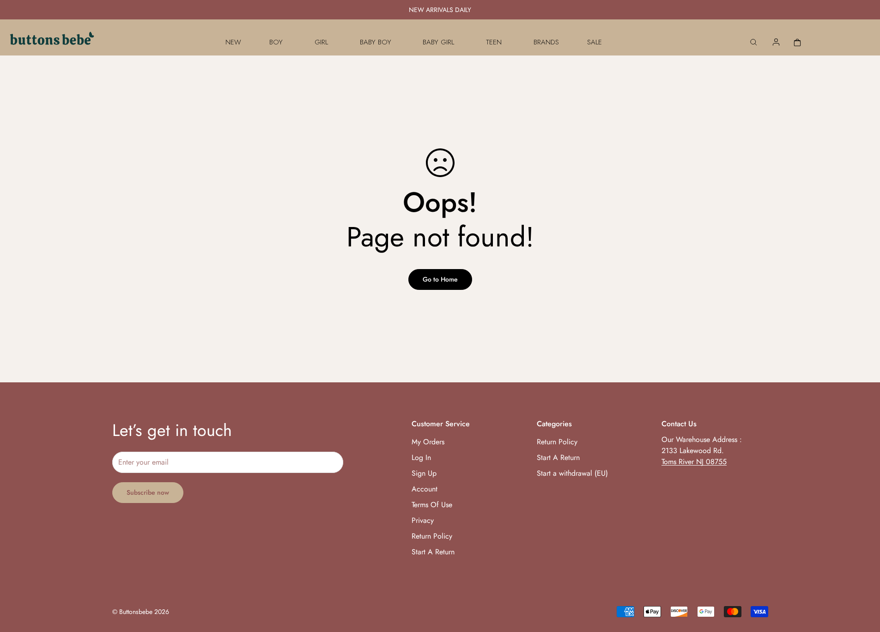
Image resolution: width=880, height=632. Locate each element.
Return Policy (432, 536)
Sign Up (424, 473)
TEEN (494, 42)
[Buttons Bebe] (52, 42)
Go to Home (440, 279)
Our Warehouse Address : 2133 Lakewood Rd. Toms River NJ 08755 (702, 450)
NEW (233, 42)
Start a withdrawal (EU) (572, 473)
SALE (594, 42)
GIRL (321, 42)
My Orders (428, 441)
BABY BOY (375, 42)
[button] (797, 42)
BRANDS (546, 42)
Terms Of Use (432, 504)
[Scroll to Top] (862, 581)
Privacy (423, 520)
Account (424, 489)
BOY (276, 42)
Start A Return (433, 551)
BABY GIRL (438, 42)
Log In (421, 457)
